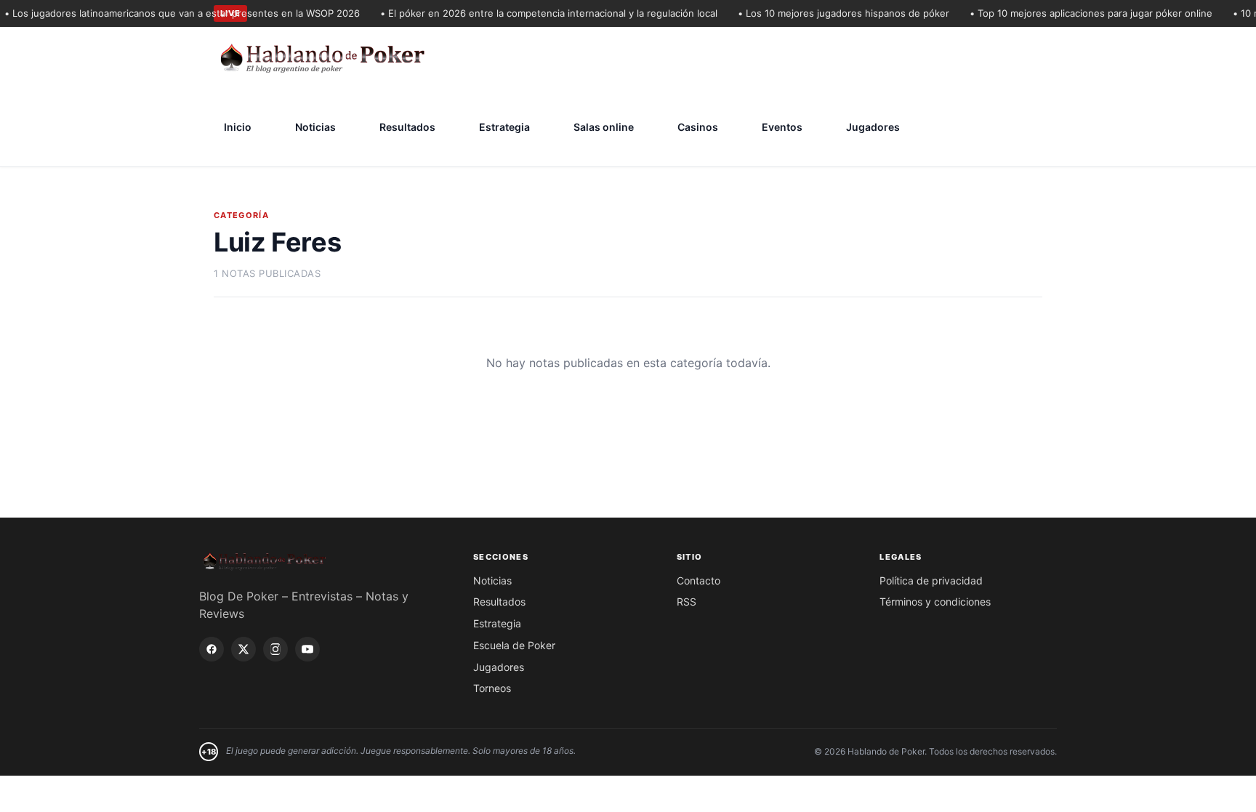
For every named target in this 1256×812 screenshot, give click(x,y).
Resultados (407, 127)
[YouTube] (307, 649)
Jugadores (873, 127)
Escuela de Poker (514, 645)
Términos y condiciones (935, 601)
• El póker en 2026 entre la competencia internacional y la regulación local (540, 13)
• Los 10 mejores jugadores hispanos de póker (835, 13)
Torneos (492, 688)
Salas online (603, 127)
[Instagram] (275, 649)
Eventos (782, 127)
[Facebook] (211, 649)
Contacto (698, 580)
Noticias (315, 127)
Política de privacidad (931, 580)
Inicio (237, 127)
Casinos (697, 127)
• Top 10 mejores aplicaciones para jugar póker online (1083, 13)
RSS (686, 601)
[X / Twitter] (243, 649)
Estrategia (504, 127)
